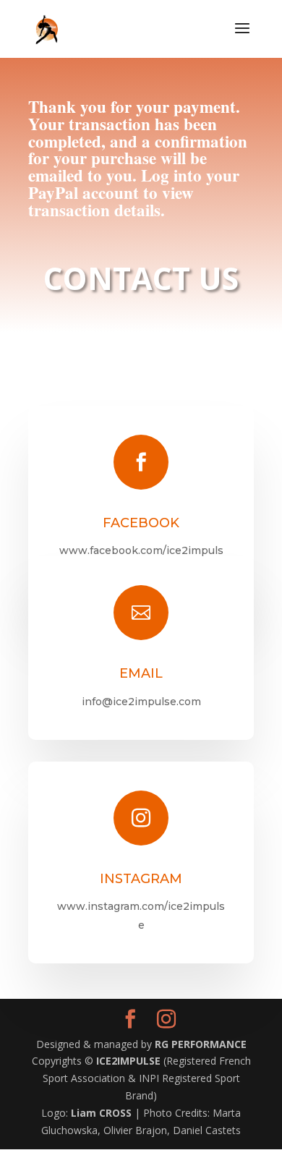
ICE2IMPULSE (129, 1061)
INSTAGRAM (141, 879)
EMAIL (141, 673)
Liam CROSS (102, 1113)
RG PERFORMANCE (201, 1044)
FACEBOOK (141, 523)
